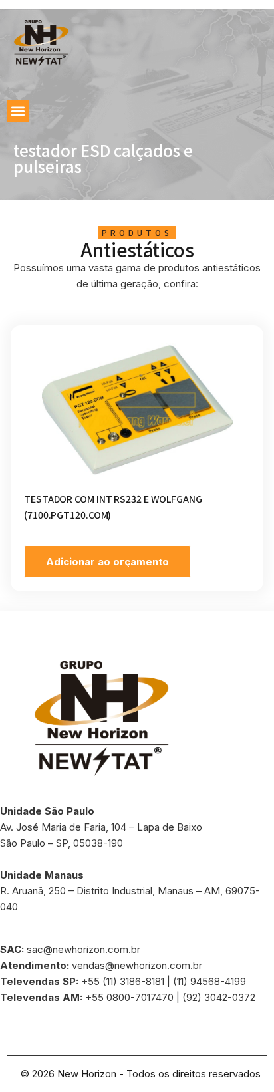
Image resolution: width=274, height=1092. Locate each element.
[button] (18, 111)
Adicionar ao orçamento (107, 561)
